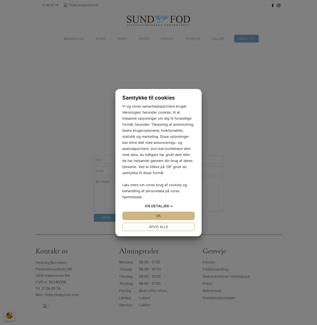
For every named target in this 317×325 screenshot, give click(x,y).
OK (158, 216)
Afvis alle (158, 227)
